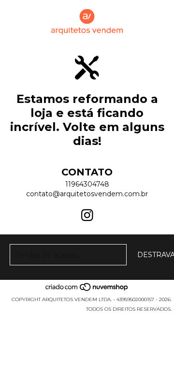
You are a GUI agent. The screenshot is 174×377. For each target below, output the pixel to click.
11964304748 (87, 184)
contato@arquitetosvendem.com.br (87, 193)
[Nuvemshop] (87, 290)
